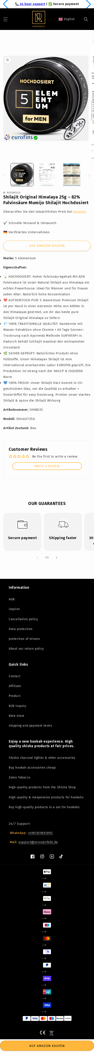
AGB (12, 599)
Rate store (16, 716)
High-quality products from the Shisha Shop (42, 787)
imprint (14, 609)
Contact (14, 676)
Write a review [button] (46, 466)
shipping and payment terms (30, 726)
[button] (5, 19)
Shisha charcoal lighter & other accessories (42, 758)
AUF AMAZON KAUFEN (47, 246)
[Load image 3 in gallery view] (71, 174)
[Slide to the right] (89, 176)
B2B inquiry (17, 706)
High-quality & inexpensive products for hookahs (46, 797)
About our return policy (26, 649)
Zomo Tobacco (19, 777)
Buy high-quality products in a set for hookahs (44, 807)
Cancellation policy (23, 619)
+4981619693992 (40, 833)
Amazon (79, 212)
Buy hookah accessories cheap (32, 767)
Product (14, 696)
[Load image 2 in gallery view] (47, 174)
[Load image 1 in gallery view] (22, 174)
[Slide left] (5, 176)
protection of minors (24, 639)
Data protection (21, 629)
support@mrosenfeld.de (38, 842)
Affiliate (15, 686)
